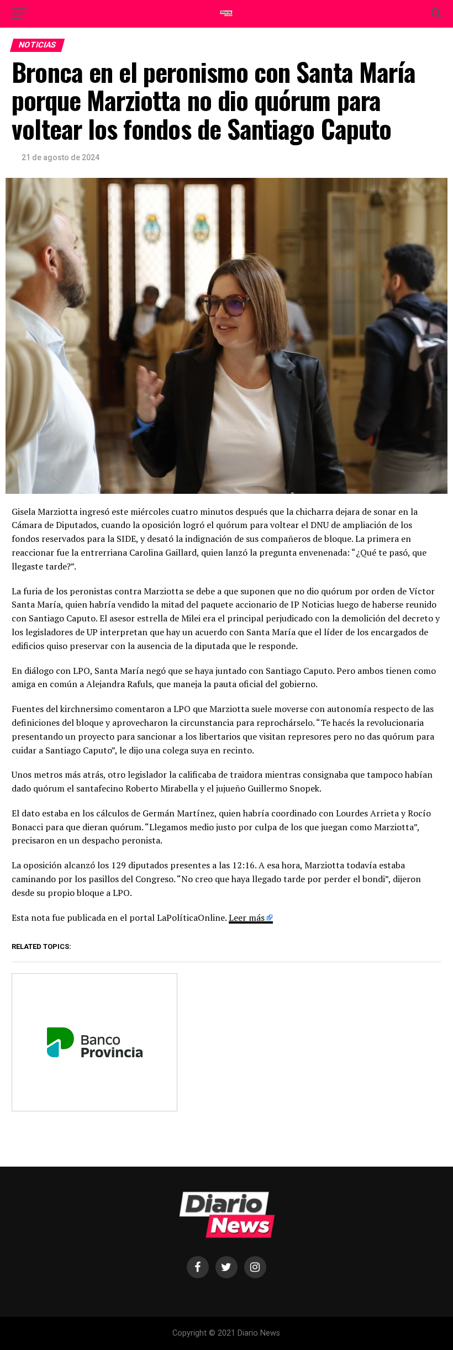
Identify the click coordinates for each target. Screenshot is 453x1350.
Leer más (247, 917)
